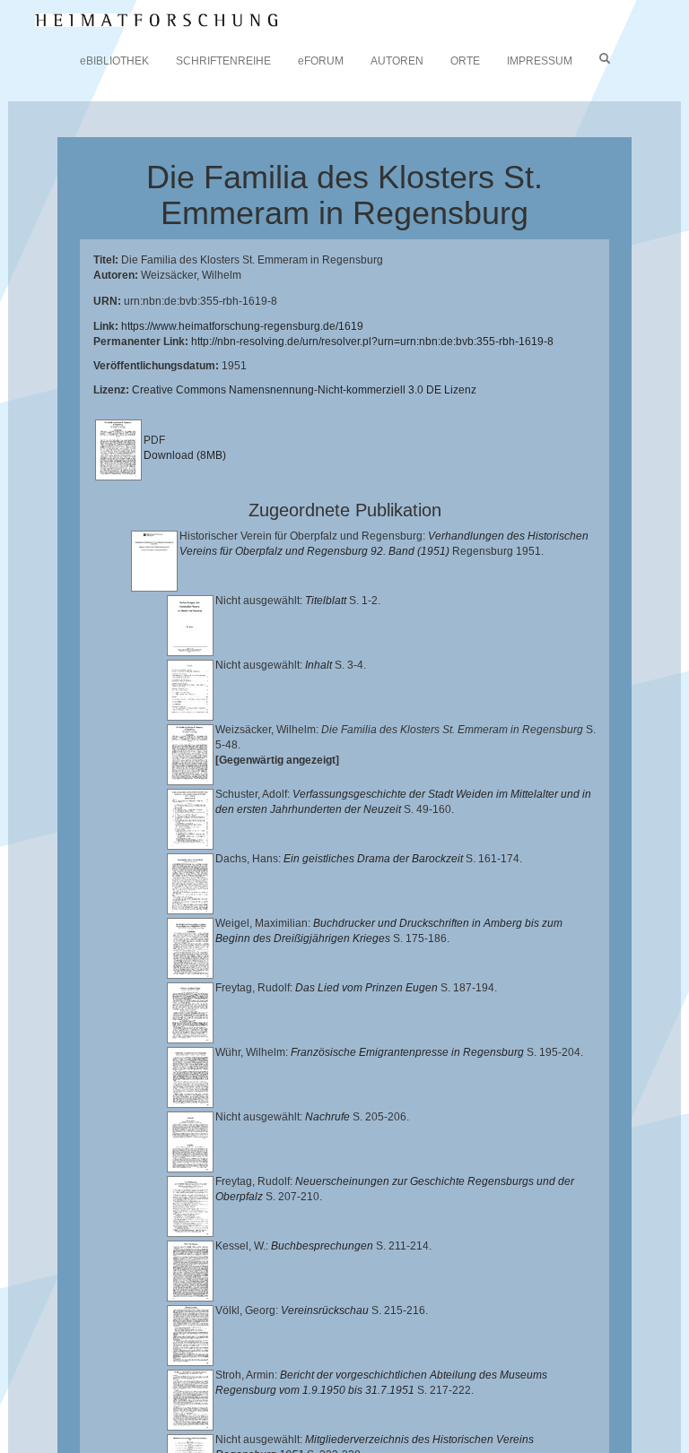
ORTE (465, 61)
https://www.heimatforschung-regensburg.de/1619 (242, 326)
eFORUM (321, 61)
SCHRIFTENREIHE (223, 61)
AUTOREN (397, 61)
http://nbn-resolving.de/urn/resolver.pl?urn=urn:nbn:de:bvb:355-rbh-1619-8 (372, 341)
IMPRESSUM (539, 61)
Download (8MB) (185, 455)
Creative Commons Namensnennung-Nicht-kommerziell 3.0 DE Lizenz (304, 390)
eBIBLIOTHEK (114, 61)
